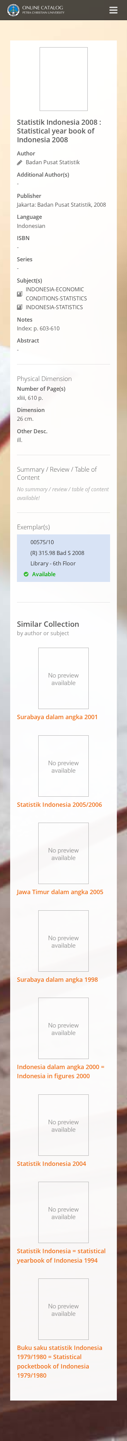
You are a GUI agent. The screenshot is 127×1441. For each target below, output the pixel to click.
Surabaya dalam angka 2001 (57, 717)
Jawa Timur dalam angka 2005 (60, 892)
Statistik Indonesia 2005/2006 (59, 804)
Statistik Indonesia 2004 (51, 1163)
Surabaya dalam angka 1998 (57, 979)
